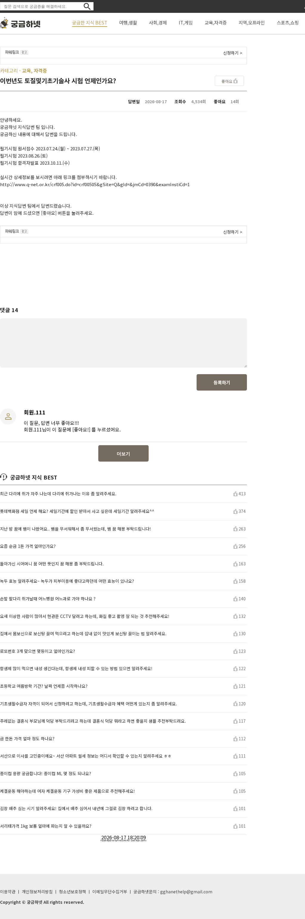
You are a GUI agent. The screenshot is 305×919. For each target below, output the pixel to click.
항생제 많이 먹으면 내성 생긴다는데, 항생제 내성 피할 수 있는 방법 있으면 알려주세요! (76, 668)
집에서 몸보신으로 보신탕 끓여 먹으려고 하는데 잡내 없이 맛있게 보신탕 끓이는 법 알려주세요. (83, 633)
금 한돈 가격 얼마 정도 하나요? (27, 738)
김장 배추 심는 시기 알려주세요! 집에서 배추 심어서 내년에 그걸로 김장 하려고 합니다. (76, 808)
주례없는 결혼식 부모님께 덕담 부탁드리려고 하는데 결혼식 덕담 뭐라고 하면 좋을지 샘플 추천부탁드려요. (93, 721)
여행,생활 (128, 22)
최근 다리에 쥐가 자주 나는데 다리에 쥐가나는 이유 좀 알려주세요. (58, 493)
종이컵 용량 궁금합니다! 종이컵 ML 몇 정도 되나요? (45, 773)
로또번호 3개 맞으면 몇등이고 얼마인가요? (37, 651)
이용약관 (7, 892)
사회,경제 (158, 22)
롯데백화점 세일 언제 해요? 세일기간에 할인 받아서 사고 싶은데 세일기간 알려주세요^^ (77, 511)
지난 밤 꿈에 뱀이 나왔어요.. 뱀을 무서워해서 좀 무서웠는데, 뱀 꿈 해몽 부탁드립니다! (75, 529)
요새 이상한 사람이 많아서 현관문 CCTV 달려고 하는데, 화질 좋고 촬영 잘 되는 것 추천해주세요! (84, 616)
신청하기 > (232, 53)
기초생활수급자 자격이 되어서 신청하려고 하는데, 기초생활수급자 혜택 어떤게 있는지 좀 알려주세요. (88, 704)
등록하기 (222, 382)
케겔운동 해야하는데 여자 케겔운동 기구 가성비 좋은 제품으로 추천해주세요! (67, 791)
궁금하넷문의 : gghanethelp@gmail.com (172, 892)
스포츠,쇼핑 (288, 22)
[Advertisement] (123, 269)
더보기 (123, 453)
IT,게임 (186, 22)
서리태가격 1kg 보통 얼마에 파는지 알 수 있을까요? (45, 826)
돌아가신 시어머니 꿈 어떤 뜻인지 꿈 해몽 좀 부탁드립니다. (52, 564)
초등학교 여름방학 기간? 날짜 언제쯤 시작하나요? (44, 686)
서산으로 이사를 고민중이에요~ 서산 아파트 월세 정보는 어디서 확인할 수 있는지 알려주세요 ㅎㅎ (86, 756)
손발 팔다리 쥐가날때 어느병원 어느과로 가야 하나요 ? (48, 599)
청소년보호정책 (72, 892)
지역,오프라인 (252, 22)
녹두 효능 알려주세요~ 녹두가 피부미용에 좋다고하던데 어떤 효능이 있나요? (67, 581)
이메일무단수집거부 (109, 892)
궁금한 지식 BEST (89, 22)
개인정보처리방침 (37, 892)
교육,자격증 (216, 22)
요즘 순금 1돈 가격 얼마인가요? (28, 546)
